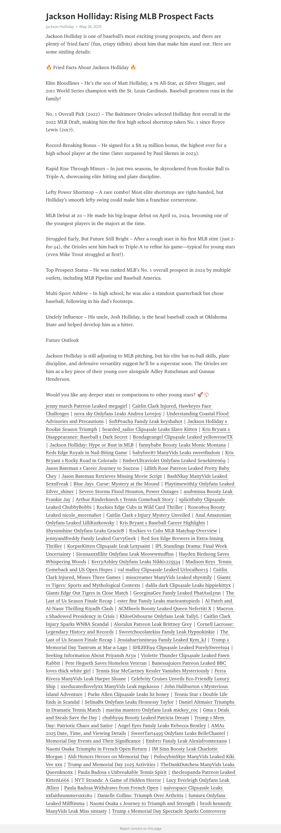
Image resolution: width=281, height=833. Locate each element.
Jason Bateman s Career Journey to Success (92, 468)
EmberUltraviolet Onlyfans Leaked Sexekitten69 (174, 460)
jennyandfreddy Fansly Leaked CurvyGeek (91, 538)
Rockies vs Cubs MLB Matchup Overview (173, 531)
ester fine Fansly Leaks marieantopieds (158, 601)
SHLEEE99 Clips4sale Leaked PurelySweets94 (181, 647)
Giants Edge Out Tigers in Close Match (87, 593)
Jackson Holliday (60, 26)
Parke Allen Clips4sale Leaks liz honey (128, 694)
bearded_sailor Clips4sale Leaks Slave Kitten (149, 429)
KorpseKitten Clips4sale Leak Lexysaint (108, 546)
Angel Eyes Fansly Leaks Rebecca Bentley (162, 726)
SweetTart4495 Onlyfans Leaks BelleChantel (178, 733)
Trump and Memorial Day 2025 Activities (111, 764)
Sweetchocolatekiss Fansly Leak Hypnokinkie (167, 632)
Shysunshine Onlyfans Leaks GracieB (85, 531)
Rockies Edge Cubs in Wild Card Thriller (140, 507)
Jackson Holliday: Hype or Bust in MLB (92, 445)
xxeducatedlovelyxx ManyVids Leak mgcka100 (110, 686)
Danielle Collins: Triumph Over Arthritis (140, 795)
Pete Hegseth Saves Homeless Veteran (106, 663)
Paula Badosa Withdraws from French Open (111, 788)
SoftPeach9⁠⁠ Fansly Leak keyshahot (145, 421)
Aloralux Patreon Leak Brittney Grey (153, 624)
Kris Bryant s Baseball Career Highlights (162, 523)
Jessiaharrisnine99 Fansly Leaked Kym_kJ (161, 640)
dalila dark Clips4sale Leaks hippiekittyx (188, 585)
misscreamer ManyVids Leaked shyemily (169, 577)
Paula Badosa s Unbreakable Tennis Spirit (122, 772)
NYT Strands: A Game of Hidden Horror (118, 780)
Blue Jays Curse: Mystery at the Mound (116, 484)
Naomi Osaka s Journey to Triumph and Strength (142, 803)
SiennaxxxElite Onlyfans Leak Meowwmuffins (125, 554)
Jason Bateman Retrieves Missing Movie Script (112, 476)
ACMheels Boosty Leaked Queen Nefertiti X (164, 608)
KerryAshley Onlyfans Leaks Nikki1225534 (135, 562)
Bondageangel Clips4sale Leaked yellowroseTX (183, 437)
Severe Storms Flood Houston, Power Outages (128, 491)
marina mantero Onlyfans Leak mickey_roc (152, 710)
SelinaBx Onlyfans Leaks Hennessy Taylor (129, 702)
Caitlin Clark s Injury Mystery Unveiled (148, 515)
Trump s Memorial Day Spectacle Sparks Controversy (169, 811)
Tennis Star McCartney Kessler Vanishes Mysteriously (152, 671)
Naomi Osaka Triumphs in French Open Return (96, 749)
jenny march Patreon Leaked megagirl (86, 406)
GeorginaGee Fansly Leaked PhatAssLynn (177, 593)
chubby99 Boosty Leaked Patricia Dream (145, 718)
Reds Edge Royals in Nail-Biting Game (86, 453)
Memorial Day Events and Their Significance (93, 741)
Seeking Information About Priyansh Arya (91, 655)
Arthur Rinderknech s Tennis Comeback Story (125, 499)
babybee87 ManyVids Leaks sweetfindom (176, 453)
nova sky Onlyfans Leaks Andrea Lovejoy (117, 414)
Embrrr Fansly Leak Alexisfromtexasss (186, 741)
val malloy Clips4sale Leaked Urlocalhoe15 (163, 570)
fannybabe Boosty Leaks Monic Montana (182, 445)
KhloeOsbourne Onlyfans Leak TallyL (159, 616)
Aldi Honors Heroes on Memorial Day (108, 757)
